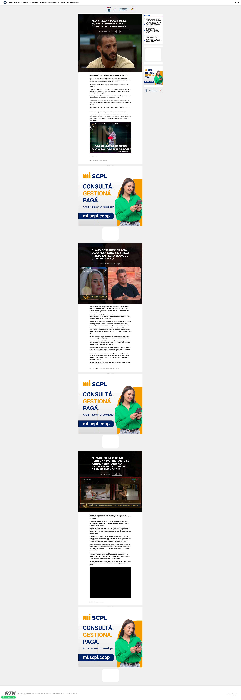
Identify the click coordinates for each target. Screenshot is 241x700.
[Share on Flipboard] (118, 31)
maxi (106, 160)
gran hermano (101, 160)
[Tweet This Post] (115, 31)
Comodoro (26, 2)
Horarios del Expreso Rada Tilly (49, 2)
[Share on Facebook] (113, 31)
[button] (8, 697)
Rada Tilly (17, 2)
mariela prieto (108, 368)
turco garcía (115, 368)
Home (11, 2)
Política (34, 2)
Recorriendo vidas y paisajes (70, 2)
